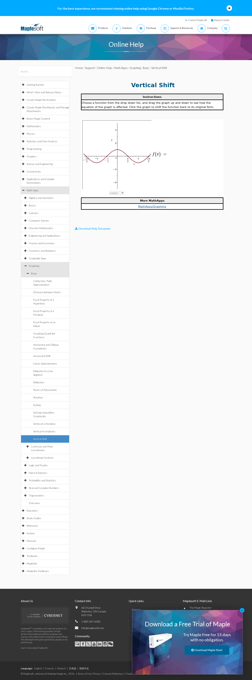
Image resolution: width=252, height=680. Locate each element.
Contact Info (83, 601)
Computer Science (39, 220)
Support (90, 67)
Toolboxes (32, 555)
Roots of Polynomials (45, 389)
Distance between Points (47, 292)
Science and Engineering (40, 163)
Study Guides (34, 518)
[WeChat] (110, 643)
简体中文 (84, 668)
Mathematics (34, 126)
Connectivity (34, 171)
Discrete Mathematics (41, 228)
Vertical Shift (40, 438)
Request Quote (221, 20)
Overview (34, 503)
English (38, 668)
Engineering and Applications (44, 235)
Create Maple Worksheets (41, 99)
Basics (32, 205)
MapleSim (32, 563)
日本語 (72, 668)
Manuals (31, 540)
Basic (34, 273)
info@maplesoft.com (92, 628)
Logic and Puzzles (38, 465)
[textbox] (160, 154)
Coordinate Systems (42, 457)
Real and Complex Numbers (44, 487)
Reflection (38, 382)
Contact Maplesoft (197, 20)
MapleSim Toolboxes (38, 571)
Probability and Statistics (42, 480)
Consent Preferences (113, 673)
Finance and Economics (42, 243)
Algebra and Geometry (41, 197)
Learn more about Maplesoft (34, 647)
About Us (27, 601)
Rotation (38, 397)
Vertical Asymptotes (44, 431)
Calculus (33, 213)
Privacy (97, 673)
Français (49, 668)
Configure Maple (36, 548)
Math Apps (33, 190)
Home (79, 67)
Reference (32, 525)
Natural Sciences (38, 472)
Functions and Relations (42, 250)
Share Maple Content (38, 118)
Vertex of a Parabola (44, 423)
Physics (31, 133)
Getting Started (35, 84)
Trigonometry (36, 495)
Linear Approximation (45, 363)
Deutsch (61, 668)
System (31, 533)
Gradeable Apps (37, 258)
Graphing (34, 265)
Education (32, 510)
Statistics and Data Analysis (42, 141)
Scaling (37, 405)
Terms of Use (84, 673)
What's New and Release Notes (44, 92)
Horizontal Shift (42, 356)
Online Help (104, 67)
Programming (34, 148)
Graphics (32, 156)
